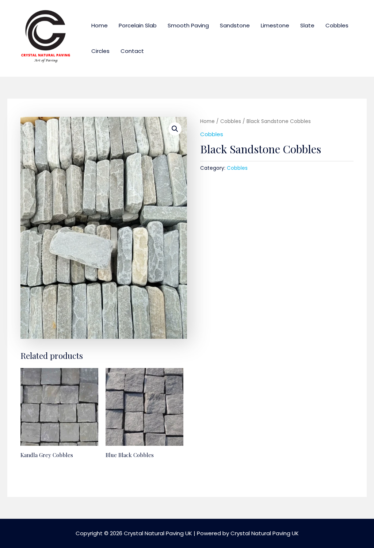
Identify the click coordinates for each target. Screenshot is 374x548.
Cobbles (336, 25)
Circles (100, 51)
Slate (307, 25)
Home (99, 25)
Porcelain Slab (138, 25)
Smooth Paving (188, 25)
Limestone (275, 25)
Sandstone (235, 25)
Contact (132, 51)
